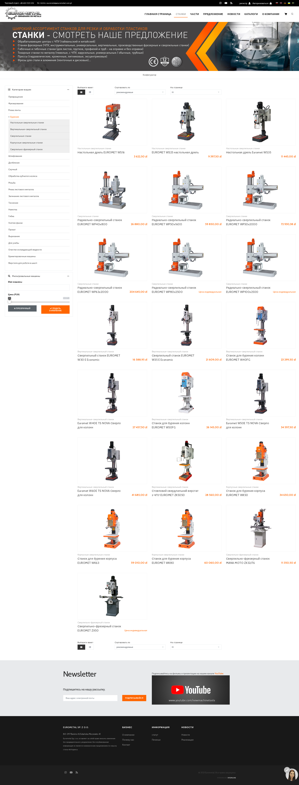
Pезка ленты (14, 110)
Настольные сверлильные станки (27, 122)
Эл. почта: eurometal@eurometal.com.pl (54, 3)
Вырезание (14, 236)
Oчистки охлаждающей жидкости (25, 249)
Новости (234, 14)
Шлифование (15, 156)
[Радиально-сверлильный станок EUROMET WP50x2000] (261, 190)
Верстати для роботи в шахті (22, 263)
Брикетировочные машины (22, 256)
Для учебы (13, 243)
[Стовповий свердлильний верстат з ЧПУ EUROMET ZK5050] (186, 461)
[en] (280, 3)
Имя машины (15, 282)
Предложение (213, 14)
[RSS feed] (231, 3)
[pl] (276, 3)
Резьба (11, 182)
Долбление (14, 162)
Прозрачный (23, 308)
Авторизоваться (260, 3)
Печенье (156, 739)
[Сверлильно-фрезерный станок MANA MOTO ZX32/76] (261, 528)
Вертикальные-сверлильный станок (28, 129)
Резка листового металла (21, 189)
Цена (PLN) (13, 294)
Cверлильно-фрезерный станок (26, 149)
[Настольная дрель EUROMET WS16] (112, 122)
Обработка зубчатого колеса (22, 176)
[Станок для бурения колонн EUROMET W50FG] (186, 393)
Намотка (12, 209)
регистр (244, 3)
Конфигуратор (149, 75)
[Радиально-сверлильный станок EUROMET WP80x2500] (186, 257)
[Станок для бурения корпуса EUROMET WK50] (261, 461)
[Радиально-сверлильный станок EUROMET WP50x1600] (186, 190)
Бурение (14, 116)
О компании (270, 14)
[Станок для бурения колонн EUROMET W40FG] (261, 325)
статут (155, 734)
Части (194, 14)
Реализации (187, 739)
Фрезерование (15, 103)
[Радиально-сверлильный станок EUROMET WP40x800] (112, 190)
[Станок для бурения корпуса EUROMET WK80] (186, 528)
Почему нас (128, 739)
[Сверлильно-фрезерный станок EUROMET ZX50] (112, 596)
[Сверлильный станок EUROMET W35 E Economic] (186, 325)
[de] (284, 3)
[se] (292, 3)
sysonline (232, 778)
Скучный (12, 169)
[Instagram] (220, 3)
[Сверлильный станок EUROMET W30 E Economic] (112, 325)
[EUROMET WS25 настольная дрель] (186, 122)
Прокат (12, 229)
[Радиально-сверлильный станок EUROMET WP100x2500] (261, 257)
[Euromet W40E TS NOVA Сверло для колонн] (112, 393)
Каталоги (251, 14)
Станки (181, 14)
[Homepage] (23, 15)
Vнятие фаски (15, 222)
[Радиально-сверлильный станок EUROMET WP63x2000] (112, 257)
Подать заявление (55, 309)
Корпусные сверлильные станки (26, 142)
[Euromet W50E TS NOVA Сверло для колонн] (261, 393)
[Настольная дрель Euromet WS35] (261, 122)
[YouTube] (226, 3)
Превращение (15, 96)
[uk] (288, 3)
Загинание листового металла (23, 196)
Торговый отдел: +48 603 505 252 (19, 3)
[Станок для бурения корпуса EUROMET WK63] (112, 528)
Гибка (11, 216)
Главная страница (158, 14)
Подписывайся (134, 698)
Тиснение (13, 202)
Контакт (126, 744)
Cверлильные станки (20, 136)
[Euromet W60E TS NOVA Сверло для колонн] (112, 461)
